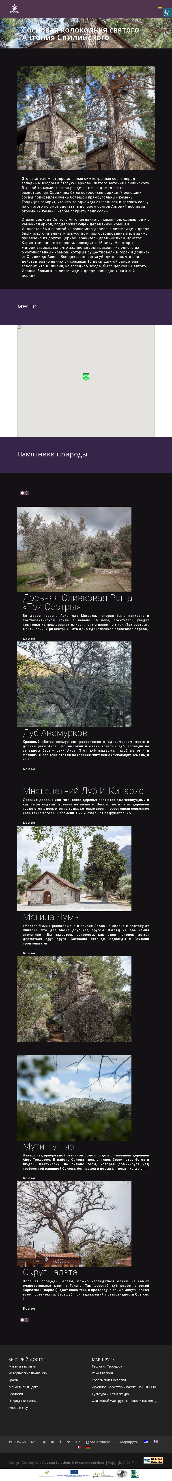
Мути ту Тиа (48, 1146)
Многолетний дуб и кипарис (83, 791)
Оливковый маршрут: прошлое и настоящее (125, 1400)
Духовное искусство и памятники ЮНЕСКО (124, 1387)
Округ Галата (50, 1272)
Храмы (13, 1380)
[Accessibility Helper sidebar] (167, 12)
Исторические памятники (28, 1373)
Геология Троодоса (107, 1366)
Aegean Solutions (56, 1462)
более (29, 638)
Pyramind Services (90, 1462)
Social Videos (99, 1442)
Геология (16, 1394)
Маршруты (128, 1442)
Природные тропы (22, 1400)
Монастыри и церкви (24, 1387)
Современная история (109, 1380)
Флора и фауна (20, 1407)
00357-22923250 (24, 1442)
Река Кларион (102, 1373)
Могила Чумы (52, 917)
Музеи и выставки (22, 1366)
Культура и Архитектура (110, 1394)
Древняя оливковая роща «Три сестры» (78, 602)
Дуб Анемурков (55, 733)
